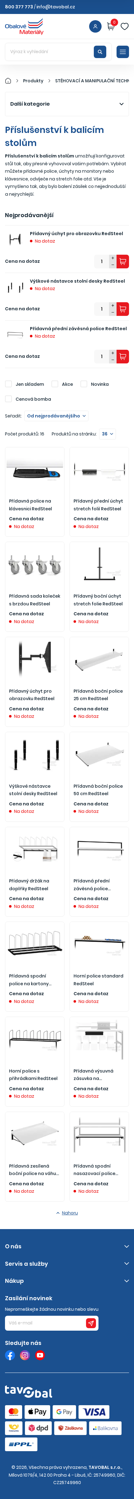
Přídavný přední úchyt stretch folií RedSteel (98, 505)
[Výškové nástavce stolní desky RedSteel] (34, 754)
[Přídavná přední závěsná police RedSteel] (99, 849)
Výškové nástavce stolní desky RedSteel (77, 281)
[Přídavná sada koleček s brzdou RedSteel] (34, 564)
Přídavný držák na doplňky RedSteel (29, 885)
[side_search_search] (100, 52)
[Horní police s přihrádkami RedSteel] (34, 1039)
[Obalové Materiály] (11, 81)
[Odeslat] (91, 1323)
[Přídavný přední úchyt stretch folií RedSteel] (99, 469)
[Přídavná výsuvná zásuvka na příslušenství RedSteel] (99, 1039)
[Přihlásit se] (95, 26)
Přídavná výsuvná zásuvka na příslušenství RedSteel (99, 1075)
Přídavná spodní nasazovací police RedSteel (94, 1170)
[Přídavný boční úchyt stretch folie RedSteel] (99, 564)
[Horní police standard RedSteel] (99, 944)
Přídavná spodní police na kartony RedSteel (29, 980)
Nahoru (70, 1213)
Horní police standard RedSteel (98, 980)
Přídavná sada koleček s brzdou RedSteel (34, 600)
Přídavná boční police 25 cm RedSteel (98, 695)
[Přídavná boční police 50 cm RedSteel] (99, 754)
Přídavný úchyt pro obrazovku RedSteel (76, 233)
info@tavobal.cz (55, 7)
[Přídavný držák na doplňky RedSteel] (34, 849)
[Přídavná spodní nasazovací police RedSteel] (99, 1134)
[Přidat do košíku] (123, 261)
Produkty (33, 81)
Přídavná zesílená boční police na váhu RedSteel (32, 1170)
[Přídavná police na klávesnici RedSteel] (34, 469)
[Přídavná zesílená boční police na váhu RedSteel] (34, 1134)
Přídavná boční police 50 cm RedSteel (98, 790)
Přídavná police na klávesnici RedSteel (30, 505)
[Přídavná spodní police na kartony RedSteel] (34, 944)
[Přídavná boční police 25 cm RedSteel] (99, 659)
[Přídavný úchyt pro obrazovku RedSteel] (34, 659)
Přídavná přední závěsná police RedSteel (78, 329)
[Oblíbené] (124, 26)
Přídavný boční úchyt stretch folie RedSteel (98, 600)
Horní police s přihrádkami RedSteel (33, 1075)
